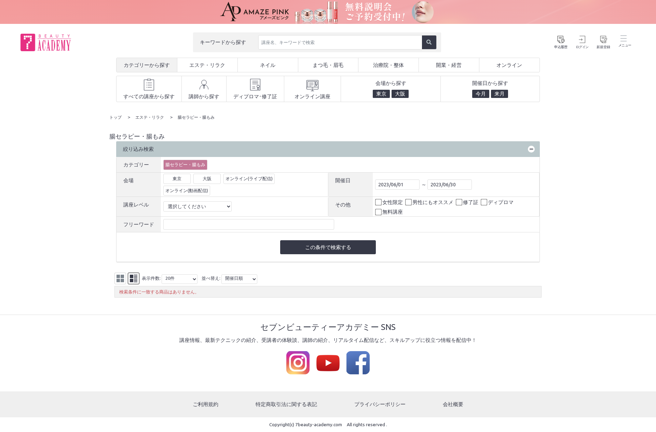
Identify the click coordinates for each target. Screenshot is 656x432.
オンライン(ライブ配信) (249, 178)
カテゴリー (136, 165)
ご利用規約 (205, 404)
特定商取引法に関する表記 (286, 404)
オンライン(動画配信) (186, 190)
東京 (177, 178)
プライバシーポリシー (380, 404)
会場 (128, 180)
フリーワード (138, 224)
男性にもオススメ (432, 202)
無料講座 (392, 212)
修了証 (470, 202)
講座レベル (136, 204)
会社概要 (453, 404)
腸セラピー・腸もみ (185, 164)
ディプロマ (501, 202)
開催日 (343, 180)
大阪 (207, 178)
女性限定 (392, 202)
